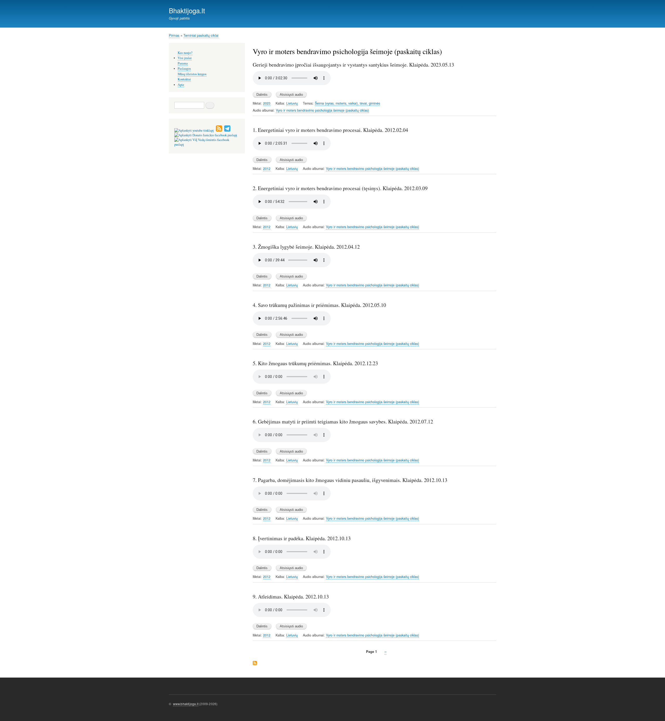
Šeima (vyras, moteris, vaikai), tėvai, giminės (347, 103)
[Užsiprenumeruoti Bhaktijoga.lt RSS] (219, 130)
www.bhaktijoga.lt (185, 703)
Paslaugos (184, 68)
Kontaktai (184, 79)
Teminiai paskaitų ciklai (200, 35)
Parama (183, 63)
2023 (266, 103)
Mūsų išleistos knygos (192, 74)
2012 (266, 168)
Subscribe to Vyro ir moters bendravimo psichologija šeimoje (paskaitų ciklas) (255, 663)
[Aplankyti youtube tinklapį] (194, 130)
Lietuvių (292, 103)
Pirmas (174, 35)
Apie (181, 84)
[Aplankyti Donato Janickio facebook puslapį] (205, 135)
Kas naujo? (185, 52)
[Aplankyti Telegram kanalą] (227, 130)
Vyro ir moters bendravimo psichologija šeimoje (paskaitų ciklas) (322, 110)
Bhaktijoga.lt (187, 10)
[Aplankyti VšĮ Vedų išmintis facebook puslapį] (207, 144)
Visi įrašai (185, 58)
